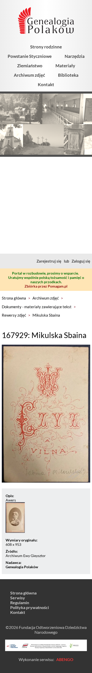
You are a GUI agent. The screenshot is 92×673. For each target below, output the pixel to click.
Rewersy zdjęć (14, 315)
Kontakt (46, 84)
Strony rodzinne (46, 46)
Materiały (65, 65)
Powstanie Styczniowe (30, 56)
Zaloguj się (81, 261)
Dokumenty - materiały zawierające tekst (37, 306)
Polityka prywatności (29, 607)
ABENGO (64, 659)
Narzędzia (75, 56)
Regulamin (19, 602)
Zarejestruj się (49, 261)
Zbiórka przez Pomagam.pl (46, 286)
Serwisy (17, 597)
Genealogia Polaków (22, 567)
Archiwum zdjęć (29, 75)
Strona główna (14, 298)
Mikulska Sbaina (46, 315)
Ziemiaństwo (29, 65)
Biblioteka (68, 75)
